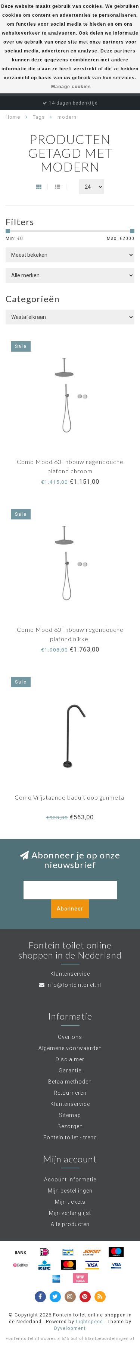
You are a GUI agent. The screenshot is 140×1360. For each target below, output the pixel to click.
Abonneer (70, 909)
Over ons (70, 1037)
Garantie (70, 1070)
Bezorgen (70, 1126)
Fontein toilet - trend (70, 1137)
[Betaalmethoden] (20, 1252)
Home (13, 117)
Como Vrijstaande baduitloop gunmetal (70, 797)
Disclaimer (70, 1059)
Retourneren (70, 1093)
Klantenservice (70, 1104)
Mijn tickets (70, 1202)
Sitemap (70, 1115)
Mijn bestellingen (70, 1191)
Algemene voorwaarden (70, 1048)
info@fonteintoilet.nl (73, 985)
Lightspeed (89, 1321)
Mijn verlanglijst (70, 1213)
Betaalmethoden (70, 1082)
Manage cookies (71, 86)
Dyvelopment (70, 1328)
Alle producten (70, 1224)
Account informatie (70, 1180)
